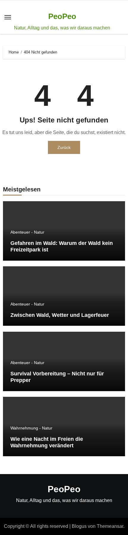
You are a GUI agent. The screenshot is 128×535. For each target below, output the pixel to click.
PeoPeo (62, 16)
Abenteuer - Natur (27, 232)
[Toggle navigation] (8, 17)
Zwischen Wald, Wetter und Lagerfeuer (59, 315)
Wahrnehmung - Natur (31, 428)
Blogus (79, 526)
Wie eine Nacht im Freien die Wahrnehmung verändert (46, 442)
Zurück (64, 147)
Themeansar (110, 526)
